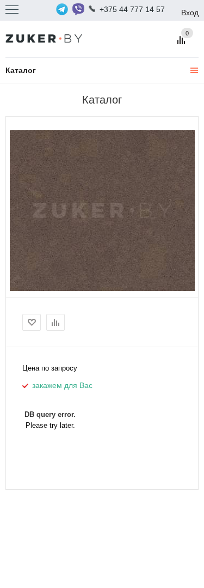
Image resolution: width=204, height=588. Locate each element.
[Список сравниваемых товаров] (182, 44)
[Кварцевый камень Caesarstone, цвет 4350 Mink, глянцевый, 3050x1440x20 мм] (102, 210)
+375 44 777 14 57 (132, 9)
